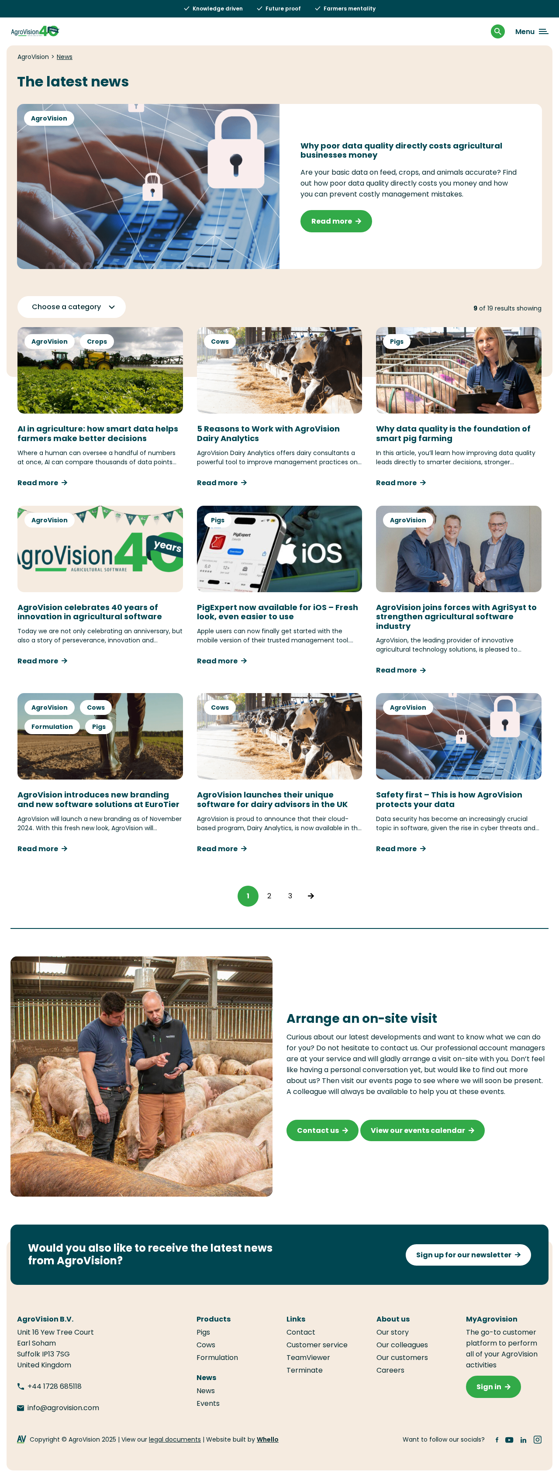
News (206, 1391)
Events (208, 1403)
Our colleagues (402, 1345)
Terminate (304, 1370)
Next (310, 896)
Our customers (402, 1358)
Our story (392, 1332)
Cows (220, 341)
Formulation (52, 726)
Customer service (317, 1345)
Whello (268, 1439)
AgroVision (49, 118)
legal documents (175, 1439)
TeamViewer (308, 1358)
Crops (97, 341)
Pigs (397, 341)
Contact (300, 1332)
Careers (390, 1370)
